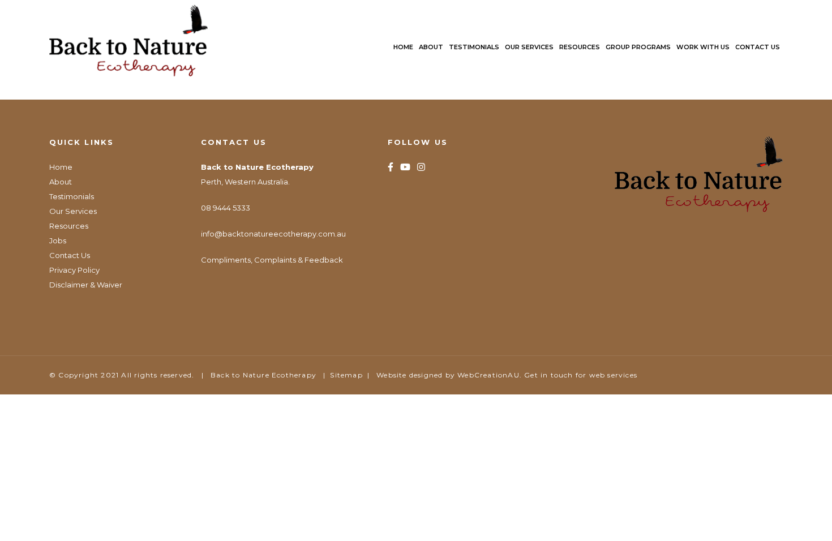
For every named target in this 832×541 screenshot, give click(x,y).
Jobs (57, 240)
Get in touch (548, 375)
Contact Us (757, 47)
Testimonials (474, 47)
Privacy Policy (74, 269)
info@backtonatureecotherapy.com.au (273, 233)
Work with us (703, 47)
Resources (579, 47)
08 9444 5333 (225, 207)
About (431, 47)
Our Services (529, 47)
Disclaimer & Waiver (85, 284)
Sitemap (346, 375)
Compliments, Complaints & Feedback (272, 259)
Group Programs (638, 47)
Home (403, 47)
